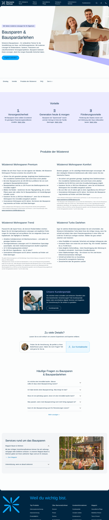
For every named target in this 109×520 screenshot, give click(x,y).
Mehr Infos (21, 122)
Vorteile (14, 81)
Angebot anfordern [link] (10, 58)
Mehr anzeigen (53, 414)
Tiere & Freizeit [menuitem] (35, 2)
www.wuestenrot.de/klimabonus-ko (13, 210)
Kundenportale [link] (54, 308)
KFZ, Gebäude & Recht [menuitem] (23, 2)
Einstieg (5, 81)
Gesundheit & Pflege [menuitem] (46, 2)
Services (50, 81)
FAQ (41, 81)
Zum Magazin (12, 457)
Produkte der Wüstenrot (28, 81)
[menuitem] (96, 3)
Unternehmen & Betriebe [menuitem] (72, 2)
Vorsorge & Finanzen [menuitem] (58, 2)
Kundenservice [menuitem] (86, 3)
